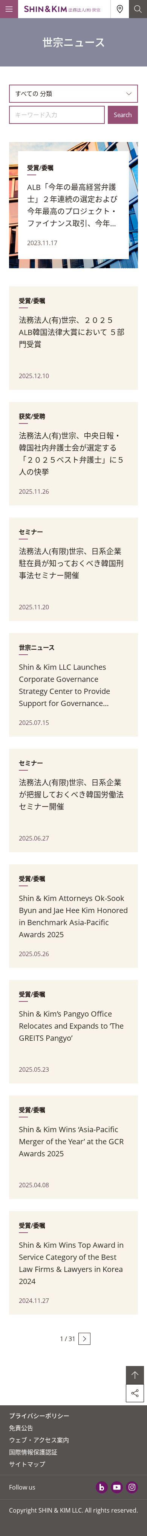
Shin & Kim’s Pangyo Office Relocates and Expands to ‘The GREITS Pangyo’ (71, 1026)
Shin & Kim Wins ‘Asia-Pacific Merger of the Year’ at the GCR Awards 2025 (71, 1141)
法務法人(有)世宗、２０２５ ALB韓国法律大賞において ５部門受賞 (71, 332)
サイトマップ (27, 1464)
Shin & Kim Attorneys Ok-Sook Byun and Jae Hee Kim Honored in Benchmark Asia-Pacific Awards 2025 (73, 916)
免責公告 (21, 1428)
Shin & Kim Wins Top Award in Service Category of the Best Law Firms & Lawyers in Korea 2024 (71, 1263)
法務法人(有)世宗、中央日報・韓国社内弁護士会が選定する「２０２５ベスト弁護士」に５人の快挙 (71, 454)
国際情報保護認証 (33, 1452)
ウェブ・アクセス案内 (39, 1440)
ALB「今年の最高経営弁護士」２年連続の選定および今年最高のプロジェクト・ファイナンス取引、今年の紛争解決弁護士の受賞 (72, 206)
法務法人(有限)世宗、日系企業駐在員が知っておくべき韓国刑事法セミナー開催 (71, 563)
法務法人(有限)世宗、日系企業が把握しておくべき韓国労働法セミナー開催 (71, 794)
